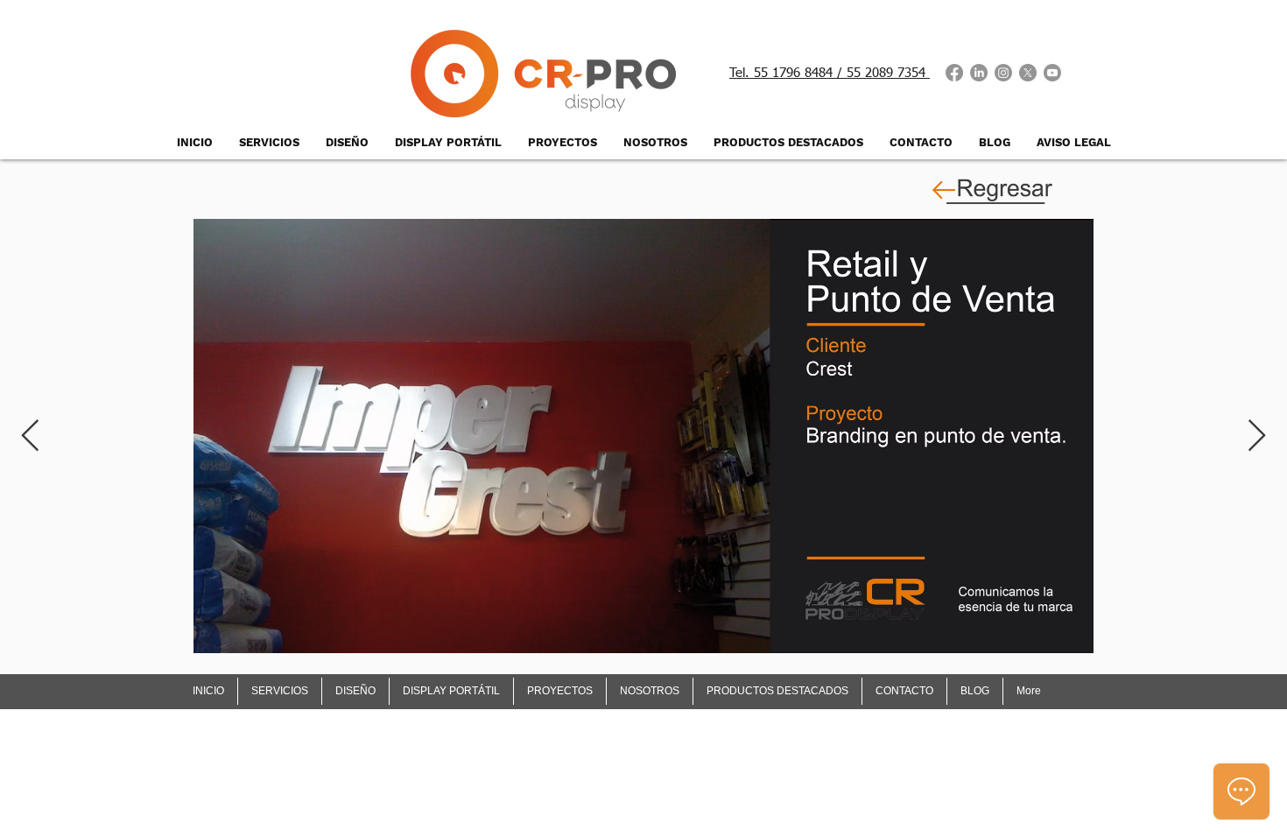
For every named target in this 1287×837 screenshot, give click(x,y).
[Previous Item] (30, 436)
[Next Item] (1257, 436)
